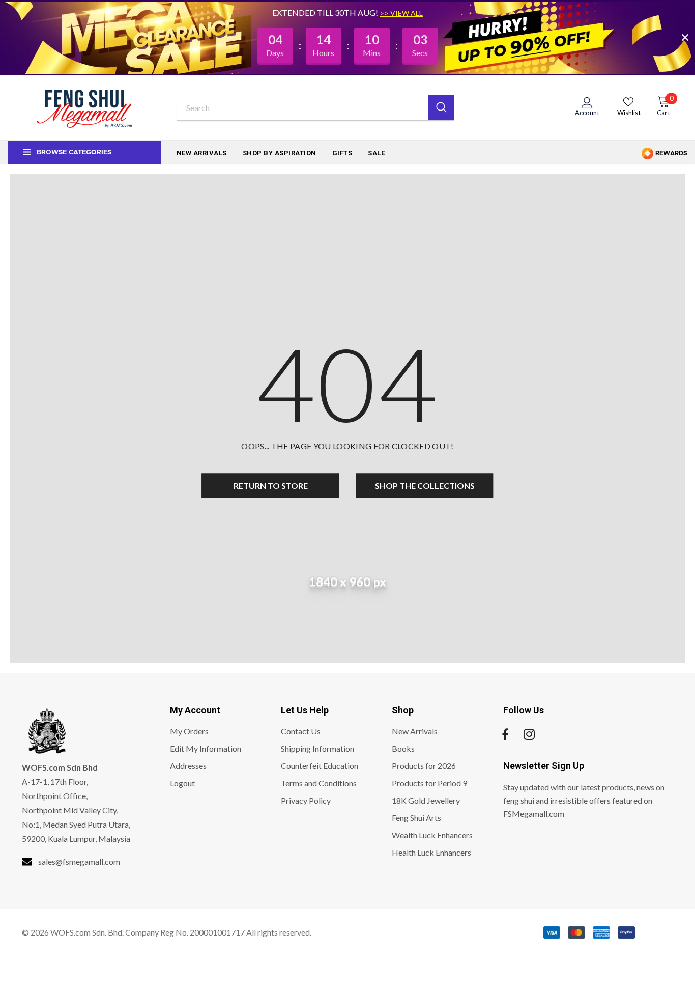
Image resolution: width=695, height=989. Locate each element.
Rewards (670, 153)
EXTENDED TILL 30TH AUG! (326, 12)
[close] (685, 37)
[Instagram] (529, 734)
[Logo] (84, 107)
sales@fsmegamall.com (79, 861)
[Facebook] (505, 734)
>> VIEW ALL (401, 13)
